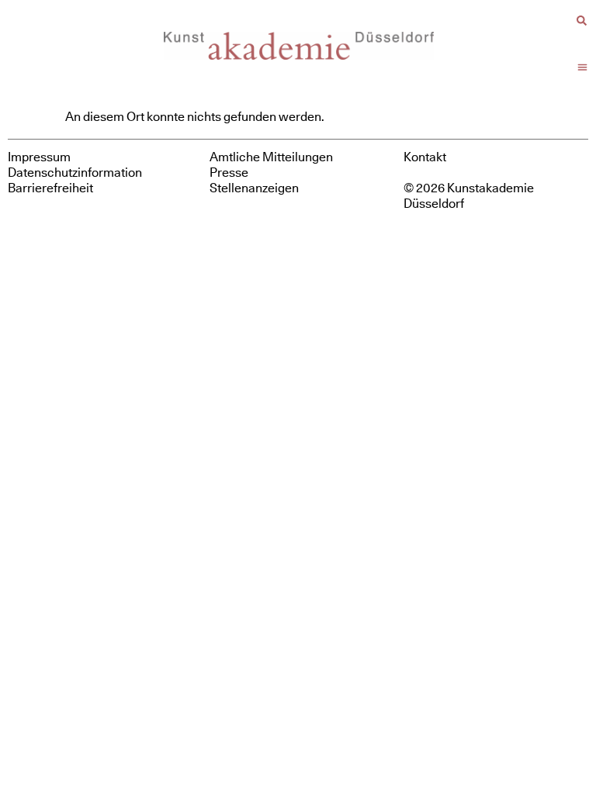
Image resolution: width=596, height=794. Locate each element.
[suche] (581, 20)
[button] (583, 67)
